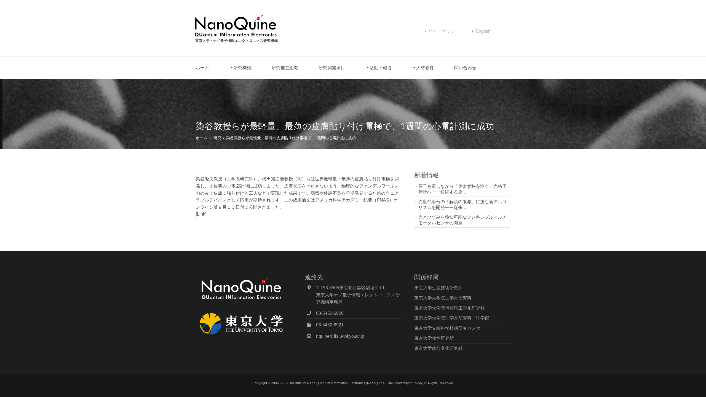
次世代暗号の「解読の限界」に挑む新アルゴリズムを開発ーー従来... (462, 204)
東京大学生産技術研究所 (438, 287)
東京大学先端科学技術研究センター (449, 328)
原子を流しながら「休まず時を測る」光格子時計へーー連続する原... (462, 189)
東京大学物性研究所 (434, 338)
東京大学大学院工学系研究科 (443, 298)
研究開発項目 (332, 67)
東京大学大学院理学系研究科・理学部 (451, 318)
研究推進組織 (285, 67)
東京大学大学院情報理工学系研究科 (449, 308)
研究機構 (242, 67)
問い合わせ (465, 67)
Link (201, 214)
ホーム (202, 67)
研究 (217, 138)
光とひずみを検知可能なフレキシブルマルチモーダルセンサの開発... (462, 220)
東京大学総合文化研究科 (438, 348)
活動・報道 (381, 67)
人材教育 (425, 67)
